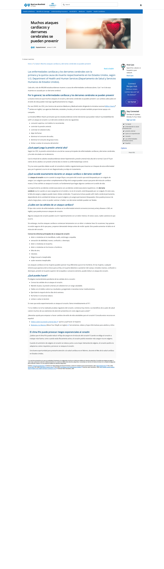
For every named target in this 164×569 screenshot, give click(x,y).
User (141, 5)
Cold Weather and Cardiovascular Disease (70, 367)
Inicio (30, 64)
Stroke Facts (31, 367)
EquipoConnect (41, 47)
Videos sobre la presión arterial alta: (44, 322)
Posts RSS (132, 152)
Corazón (128, 136)
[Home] (40, 5)
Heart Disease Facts (101, 365)
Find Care (130, 76)
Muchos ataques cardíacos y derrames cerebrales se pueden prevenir (66, 64)
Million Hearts (110, 106)
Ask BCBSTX (73, 11)
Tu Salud (128, 124)
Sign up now (131, 120)
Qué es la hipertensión (132, 133)
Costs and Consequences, (38, 365)
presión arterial (130, 131)
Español (89, 11)
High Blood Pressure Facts (46, 367)
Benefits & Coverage (43, 11)
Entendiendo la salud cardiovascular (130, 127)
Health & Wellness (29, 11)
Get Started (132, 102)
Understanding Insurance (59, 11)
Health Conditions (99, 11)
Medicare (82, 11)
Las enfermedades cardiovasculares (129, 139)
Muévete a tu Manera (38, 325)
